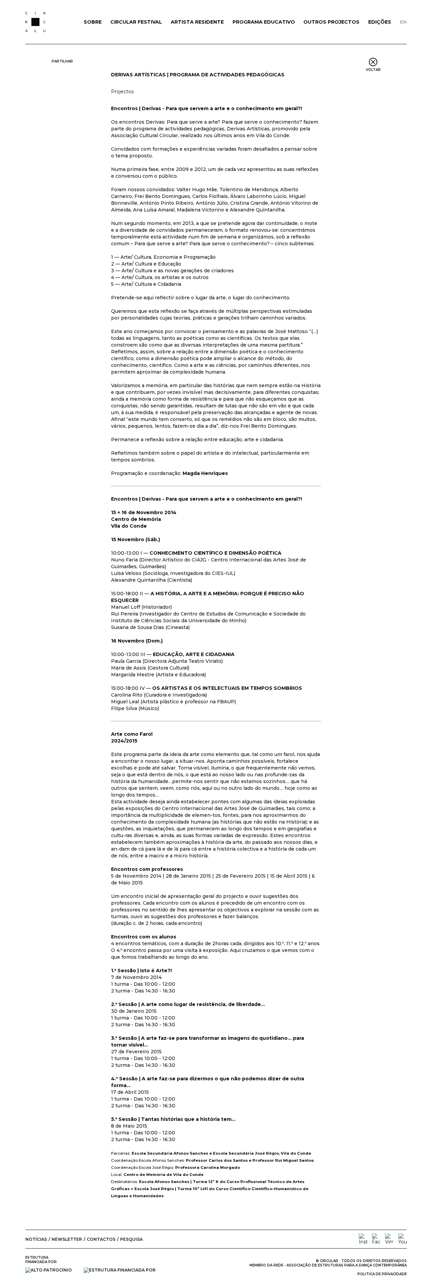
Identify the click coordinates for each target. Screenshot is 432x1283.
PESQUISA (131, 1239)
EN (403, 22)
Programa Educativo (264, 22)
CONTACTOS (101, 1239)
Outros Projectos (331, 22)
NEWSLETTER (67, 1239)
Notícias (36, 1239)
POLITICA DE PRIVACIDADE (382, 1274)
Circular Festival (136, 22)
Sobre (93, 22)
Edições (379, 22)
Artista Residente (197, 22)
